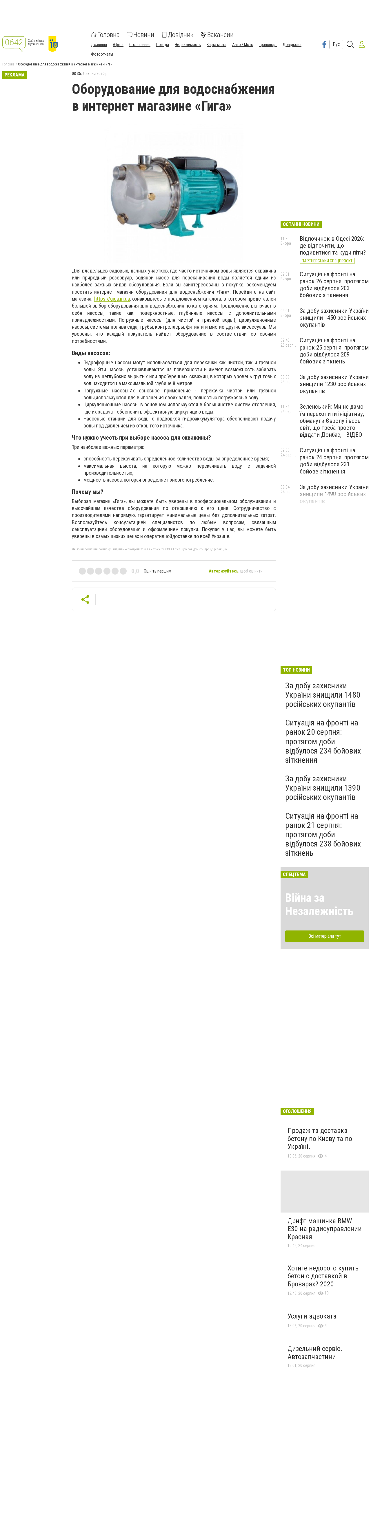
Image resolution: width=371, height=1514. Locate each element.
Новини (143, 35)
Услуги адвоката (312, 1316)
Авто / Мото (242, 44)
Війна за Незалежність (319, 904)
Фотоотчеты (102, 54)
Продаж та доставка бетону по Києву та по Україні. (320, 1139)
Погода (162, 44)
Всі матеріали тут (324, 936)
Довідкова (292, 44)
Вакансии (220, 35)
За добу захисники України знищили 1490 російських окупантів (334, 494)
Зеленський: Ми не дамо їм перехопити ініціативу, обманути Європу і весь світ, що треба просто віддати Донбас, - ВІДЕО (332, 420)
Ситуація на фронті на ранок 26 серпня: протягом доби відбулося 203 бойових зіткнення (334, 285)
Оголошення (139, 44)
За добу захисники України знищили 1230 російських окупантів (334, 384)
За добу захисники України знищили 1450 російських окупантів (334, 317)
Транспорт (268, 44)
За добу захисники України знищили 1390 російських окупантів (322, 788)
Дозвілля (99, 44)
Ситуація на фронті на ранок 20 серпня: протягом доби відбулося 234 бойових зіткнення (323, 741)
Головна (108, 35)
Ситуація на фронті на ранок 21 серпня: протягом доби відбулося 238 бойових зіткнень (323, 834)
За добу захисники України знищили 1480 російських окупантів (322, 695)
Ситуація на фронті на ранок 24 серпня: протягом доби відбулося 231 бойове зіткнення (334, 461)
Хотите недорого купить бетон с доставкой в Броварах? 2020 (323, 1276)
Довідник (181, 35)
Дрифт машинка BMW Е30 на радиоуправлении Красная (325, 1229)
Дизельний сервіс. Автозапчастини (315, 1353)
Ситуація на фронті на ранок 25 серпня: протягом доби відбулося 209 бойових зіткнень (334, 351)
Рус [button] (336, 44)
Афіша (118, 44)
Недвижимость (188, 44)
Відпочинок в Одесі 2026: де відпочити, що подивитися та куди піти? (333, 245)
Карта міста (216, 44)
